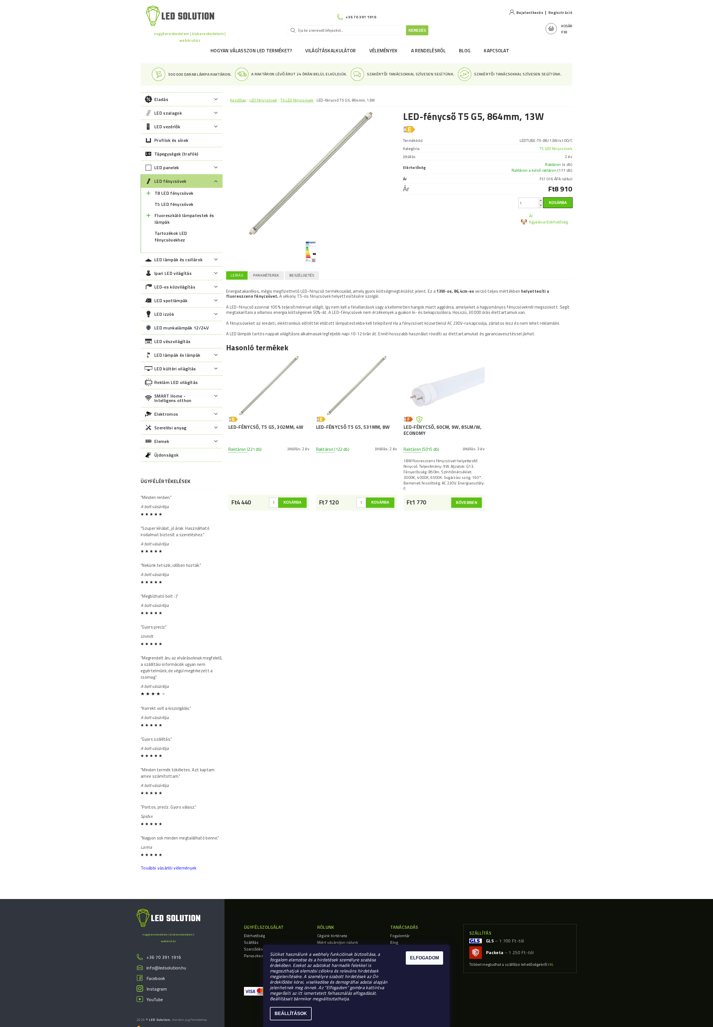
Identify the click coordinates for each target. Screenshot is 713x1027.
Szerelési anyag (170, 427)
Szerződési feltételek (263, 949)
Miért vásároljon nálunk (337, 942)
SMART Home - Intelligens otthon (173, 398)
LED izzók (164, 314)
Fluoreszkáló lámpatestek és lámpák (184, 218)
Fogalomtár (400, 936)
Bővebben (466, 503)
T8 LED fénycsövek (174, 193)
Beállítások (291, 1013)
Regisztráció (560, 12)
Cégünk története (332, 936)
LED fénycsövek (170, 181)
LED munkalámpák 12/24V (181, 327)
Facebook (155, 978)
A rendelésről (428, 50)
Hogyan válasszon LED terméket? (251, 50)
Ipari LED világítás (173, 273)
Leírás (237, 275)
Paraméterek (266, 275)
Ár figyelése (537, 219)
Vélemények (383, 50)
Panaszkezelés (257, 956)
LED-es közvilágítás (174, 287)
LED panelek (166, 167)
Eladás (161, 99)
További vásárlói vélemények (169, 868)
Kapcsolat (496, 50)
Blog (464, 50)
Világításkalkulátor (330, 50)
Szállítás (251, 942)
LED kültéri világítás (175, 368)
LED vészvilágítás (172, 341)
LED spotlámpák (170, 300)
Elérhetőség (254, 936)
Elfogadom (424, 957)
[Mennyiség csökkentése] (540, 205)
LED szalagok (168, 113)
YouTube (154, 999)
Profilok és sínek (171, 140)
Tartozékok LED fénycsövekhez (171, 236)
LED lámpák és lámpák (177, 355)
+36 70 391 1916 (163, 957)
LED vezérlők (167, 126)
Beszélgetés (301, 275)
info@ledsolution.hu (166, 967)
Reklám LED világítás (176, 382)
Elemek (161, 441)
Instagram (156, 989)
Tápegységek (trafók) (176, 154)
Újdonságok (166, 455)
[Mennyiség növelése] (540, 200)
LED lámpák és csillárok (178, 259)
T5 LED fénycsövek (174, 204)
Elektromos (166, 414)
